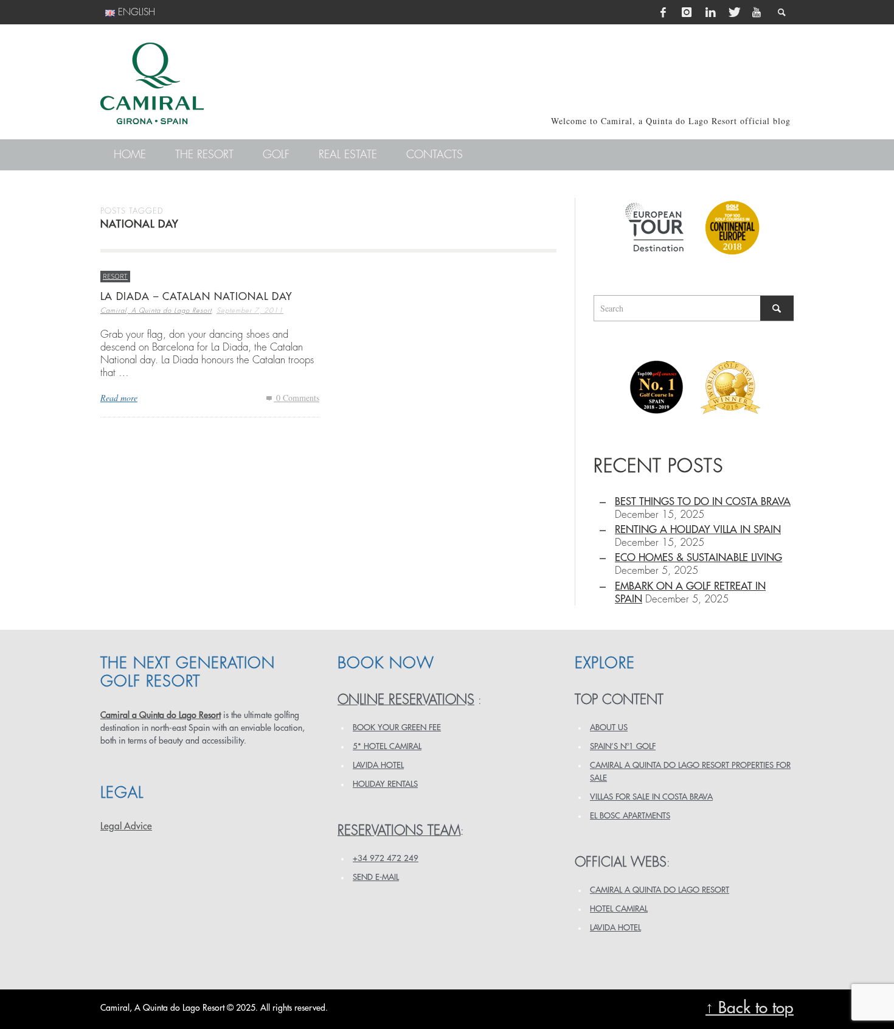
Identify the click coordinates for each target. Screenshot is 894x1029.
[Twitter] (733, 12)
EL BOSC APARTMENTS (630, 816)
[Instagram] (686, 12)
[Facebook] (663, 12)
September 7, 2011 (250, 310)
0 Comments (296, 397)
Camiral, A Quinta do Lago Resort (156, 310)
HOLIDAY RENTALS (385, 784)
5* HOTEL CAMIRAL (387, 746)
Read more (118, 397)
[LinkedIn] (710, 12)
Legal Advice (126, 826)
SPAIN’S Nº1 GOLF (623, 746)
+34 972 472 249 (385, 858)
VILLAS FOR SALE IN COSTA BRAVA (651, 797)
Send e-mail (376, 877)
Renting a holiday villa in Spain (698, 530)
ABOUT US (609, 727)
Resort (115, 276)
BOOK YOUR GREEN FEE (397, 727)
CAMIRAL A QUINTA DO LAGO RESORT (659, 890)
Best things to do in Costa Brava (703, 502)
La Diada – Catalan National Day (196, 296)
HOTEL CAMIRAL (619, 909)
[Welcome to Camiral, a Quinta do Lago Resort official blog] (152, 83)
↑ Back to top (749, 1008)
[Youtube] (756, 12)
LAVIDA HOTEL (378, 765)
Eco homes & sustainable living (698, 558)
